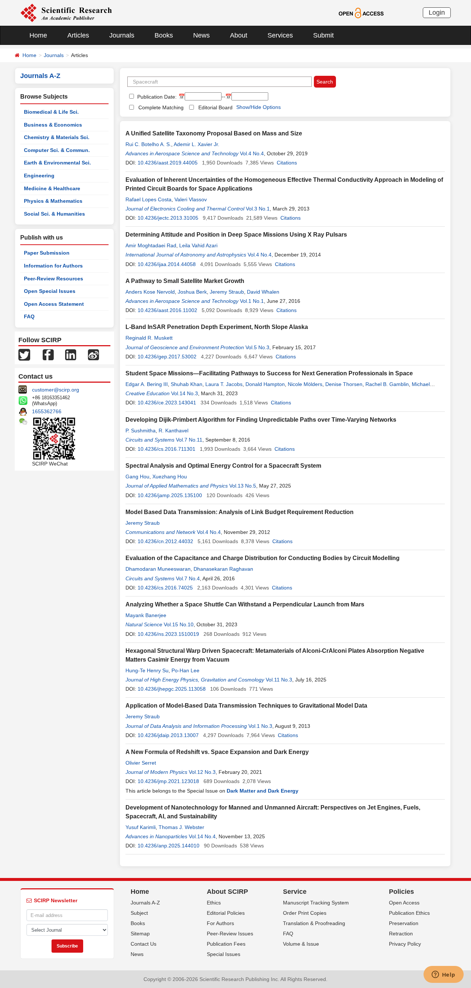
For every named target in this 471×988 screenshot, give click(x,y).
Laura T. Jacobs (223, 384)
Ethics (214, 903)
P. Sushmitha (140, 430)
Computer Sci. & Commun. (57, 150)
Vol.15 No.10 (179, 624)
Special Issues (223, 954)
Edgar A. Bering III (146, 384)
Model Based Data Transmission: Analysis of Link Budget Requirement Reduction (239, 512)
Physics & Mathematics (53, 201)
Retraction (401, 933)
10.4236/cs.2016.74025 (165, 588)
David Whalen (263, 292)
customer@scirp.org (55, 390)
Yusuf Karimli (140, 827)
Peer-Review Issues (230, 933)
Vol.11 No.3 (279, 680)
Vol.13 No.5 (242, 486)
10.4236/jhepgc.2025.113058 (172, 689)
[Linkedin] (70, 354)
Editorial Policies (226, 913)
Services (280, 35)
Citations (287, 163)
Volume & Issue (301, 944)
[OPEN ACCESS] (361, 12)
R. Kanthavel (173, 430)
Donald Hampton (265, 384)
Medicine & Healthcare (52, 188)
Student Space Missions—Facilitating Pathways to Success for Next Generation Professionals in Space (269, 373)
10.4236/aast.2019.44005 (168, 163)
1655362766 (46, 411)
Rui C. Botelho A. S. (148, 144)
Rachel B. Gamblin (387, 384)
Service (295, 891)
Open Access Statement (54, 304)
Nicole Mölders (305, 384)
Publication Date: (156, 97)
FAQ (29, 316)
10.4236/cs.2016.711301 (166, 449)
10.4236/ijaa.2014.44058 (167, 264)
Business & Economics (53, 125)
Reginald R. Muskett (149, 338)
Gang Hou (137, 476)
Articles (78, 35)
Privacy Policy (405, 944)
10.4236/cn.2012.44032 (165, 541)
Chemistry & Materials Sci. (56, 137)
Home (38, 35)
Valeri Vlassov (190, 199)
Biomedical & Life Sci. (51, 112)
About (238, 35)
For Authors (220, 923)
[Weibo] (93, 354)
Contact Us (143, 944)
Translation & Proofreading (314, 923)
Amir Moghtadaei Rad (150, 245)
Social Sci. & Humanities (54, 214)
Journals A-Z (145, 903)
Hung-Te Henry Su (147, 670)
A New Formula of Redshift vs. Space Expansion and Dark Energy (217, 752)
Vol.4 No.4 (252, 153)
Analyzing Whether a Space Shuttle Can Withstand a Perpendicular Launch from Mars (244, 604)
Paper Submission (47, 253)
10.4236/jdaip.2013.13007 (168, 735)
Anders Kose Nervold (150, 292)
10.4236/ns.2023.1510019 (168, 634)
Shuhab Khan (186, 384)
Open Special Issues (49, 291)
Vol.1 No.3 (260, 726)
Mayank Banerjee (145, 615)
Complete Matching (161, 107)
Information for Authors (53, 266)
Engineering (39, 175)
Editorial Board (215, 107)
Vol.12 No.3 (202, 772)
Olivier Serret (140, 763)
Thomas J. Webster (181, 827)
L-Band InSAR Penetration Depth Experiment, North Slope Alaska (216, 327)
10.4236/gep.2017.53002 (167, 357)
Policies (401, 891)
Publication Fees (226, 944)
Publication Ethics (409, 913)
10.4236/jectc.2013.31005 (168, 218)
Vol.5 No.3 (257, 347)
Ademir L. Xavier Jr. (196, 144)
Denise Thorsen (343, 384)
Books (164, 35)
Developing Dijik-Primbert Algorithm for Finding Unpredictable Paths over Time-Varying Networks (260, 420)
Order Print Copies (304, 913)
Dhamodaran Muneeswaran (158, 569)
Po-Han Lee (185, 670)
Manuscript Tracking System (316, 903)
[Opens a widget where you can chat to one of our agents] (443, 975)
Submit (323, 35)
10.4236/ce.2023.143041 (167, 403)
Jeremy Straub (227, 292)
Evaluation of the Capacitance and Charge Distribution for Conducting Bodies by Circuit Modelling (262, 558)
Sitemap (140, 933)
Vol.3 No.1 (258, 209)
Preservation (403, 923)
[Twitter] (24, 354)
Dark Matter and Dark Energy (262, 791)
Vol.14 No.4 (202, 836)
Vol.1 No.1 (252, 301)
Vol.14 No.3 (184, 393)
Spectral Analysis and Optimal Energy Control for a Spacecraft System (223, 466)
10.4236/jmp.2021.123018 (168, 781)
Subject (139, 913)
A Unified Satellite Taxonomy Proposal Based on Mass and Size (213, 133)
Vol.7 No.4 (188, 578)
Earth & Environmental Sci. (57, 163)
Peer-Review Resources (53, 278)
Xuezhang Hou (169, 476)
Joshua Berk (192, 292)
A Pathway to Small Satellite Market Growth (184, 281)
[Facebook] (48, 354)
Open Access (404, 903)
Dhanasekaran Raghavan (223, 569)
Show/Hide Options (258, 107)
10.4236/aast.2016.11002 (167, 310)
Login (437, 12)
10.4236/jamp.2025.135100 (170, 495)
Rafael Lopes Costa (148, 199)
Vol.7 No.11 (189, 440)
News (201, 35)
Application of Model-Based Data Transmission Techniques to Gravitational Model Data (246, 705)
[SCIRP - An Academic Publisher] (66, 12)
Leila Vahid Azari (198, 245)
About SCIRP (227, 891)
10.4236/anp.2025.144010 (168, 846)
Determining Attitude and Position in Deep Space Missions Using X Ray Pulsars (236, 234)
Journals (121, 35)
